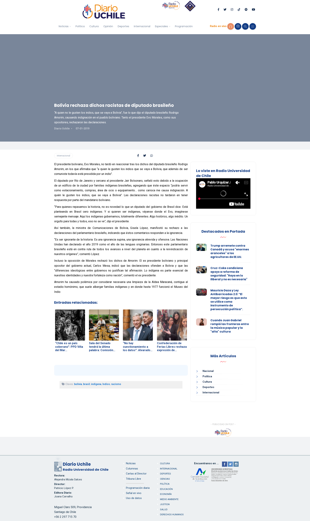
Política (80, 26)
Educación (166, 489)
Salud (164, 509)
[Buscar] (245, 26)
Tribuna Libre (133, 478)
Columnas (132, 468)
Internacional (142, 26)
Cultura (94, 26)
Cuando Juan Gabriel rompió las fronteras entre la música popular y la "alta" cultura (229, 325)
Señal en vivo (133, 493)
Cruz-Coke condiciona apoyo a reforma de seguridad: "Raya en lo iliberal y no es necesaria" (228, 273)
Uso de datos (134, 498)
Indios (106, 384)
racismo (116, 384)
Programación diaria (138, 488)
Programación (184, 26)
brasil (86, 384)
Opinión (108, 26)
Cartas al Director (136, 473)
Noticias (64, 26)
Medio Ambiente (169, 499)
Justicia (165, 504)
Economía (166, 494)
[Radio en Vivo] (230, 26)
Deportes (123, 26)
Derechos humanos (172, 514)
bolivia (78, 384)
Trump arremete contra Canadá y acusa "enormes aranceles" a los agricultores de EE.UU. (229, 251)
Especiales (161, 26)
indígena (96, 384)
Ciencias (165, 479)
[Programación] (238, 26)
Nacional (208, 371)
